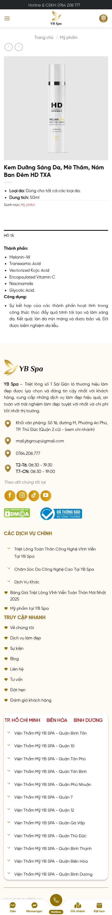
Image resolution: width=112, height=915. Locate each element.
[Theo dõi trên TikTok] (33, 495)
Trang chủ (43, 37)
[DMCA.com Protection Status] (17, 513)
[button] (7, 18)
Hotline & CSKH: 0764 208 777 (54, 4)
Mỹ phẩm (69, 37)
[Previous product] (19, 47)
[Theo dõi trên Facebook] (9, 495)
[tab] (22, 719)
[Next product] (8, 47)
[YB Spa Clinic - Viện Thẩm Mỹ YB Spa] (56, 18)
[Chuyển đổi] (9, 548)
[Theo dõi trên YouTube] (45, 495)
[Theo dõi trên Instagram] (21, 495)
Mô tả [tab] (9, 235)
